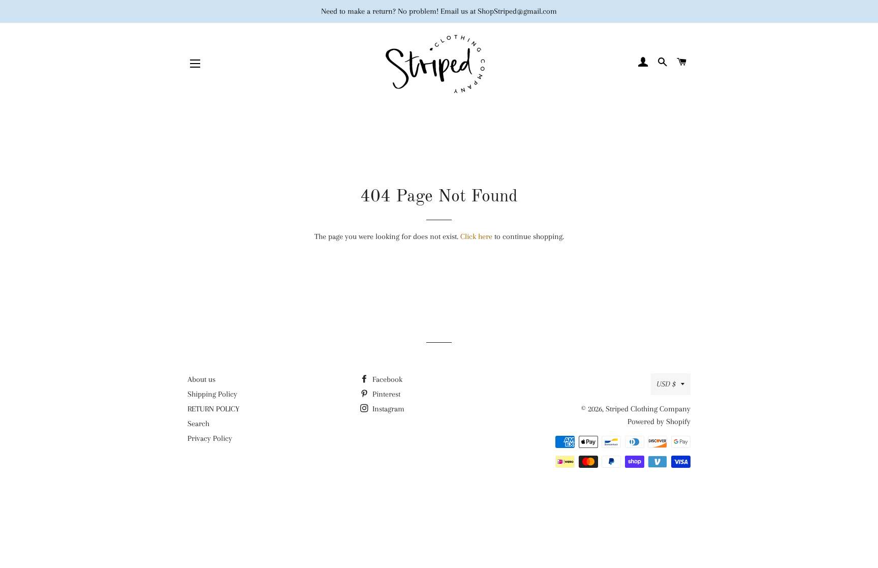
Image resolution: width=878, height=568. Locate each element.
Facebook (386, 379)
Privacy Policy (209, 438)
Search (198, 423)
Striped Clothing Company (648, 408)
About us (201, 379)
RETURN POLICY (213, 408)
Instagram (387, 408)
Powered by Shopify (659, 421)
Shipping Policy (212, 394)
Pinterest (385, 394)
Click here (476, 236)
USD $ (666, 383)
